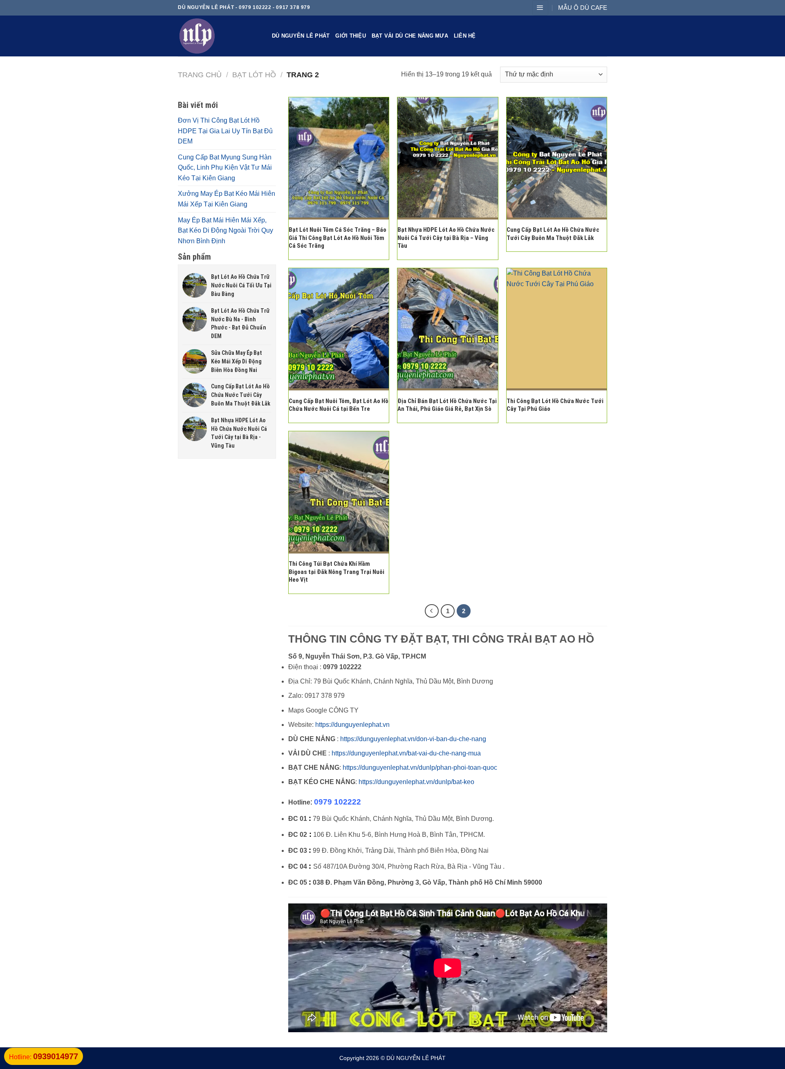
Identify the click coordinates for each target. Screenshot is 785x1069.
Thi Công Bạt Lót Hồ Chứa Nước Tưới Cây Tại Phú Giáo (555, 405)
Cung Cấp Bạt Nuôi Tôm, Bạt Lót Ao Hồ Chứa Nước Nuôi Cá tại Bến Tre (338, 405)
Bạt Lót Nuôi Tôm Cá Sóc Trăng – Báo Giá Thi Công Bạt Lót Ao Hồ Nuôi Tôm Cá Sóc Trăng (337, 237)
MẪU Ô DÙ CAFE (582, 7)
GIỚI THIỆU (350, 36)
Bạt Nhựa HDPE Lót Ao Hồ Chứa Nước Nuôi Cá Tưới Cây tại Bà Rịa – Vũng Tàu (446, 237)
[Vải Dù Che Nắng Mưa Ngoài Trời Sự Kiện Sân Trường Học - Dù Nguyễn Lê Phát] (219, 36)
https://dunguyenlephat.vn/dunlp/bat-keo (416, 781)
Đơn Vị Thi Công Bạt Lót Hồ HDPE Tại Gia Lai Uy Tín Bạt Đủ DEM (225, 131)
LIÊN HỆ (465, 36)
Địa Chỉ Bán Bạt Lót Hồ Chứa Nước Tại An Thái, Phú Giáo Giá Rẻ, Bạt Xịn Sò (447, 405)
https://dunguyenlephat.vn (352, 724)
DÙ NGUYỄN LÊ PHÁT (301, 36)
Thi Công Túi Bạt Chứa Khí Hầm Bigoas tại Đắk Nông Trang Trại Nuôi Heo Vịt (336, 571)
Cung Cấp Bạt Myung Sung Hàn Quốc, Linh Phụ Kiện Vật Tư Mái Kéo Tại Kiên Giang (225, 168)
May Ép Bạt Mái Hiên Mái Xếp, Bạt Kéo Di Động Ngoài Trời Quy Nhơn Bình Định (225, 230)
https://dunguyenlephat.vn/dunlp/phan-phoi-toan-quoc (420, 767)
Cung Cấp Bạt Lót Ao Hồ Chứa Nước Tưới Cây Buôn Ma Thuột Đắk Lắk (553, 234)
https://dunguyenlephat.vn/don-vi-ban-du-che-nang (413, 738)
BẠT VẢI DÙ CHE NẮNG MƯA (410, 36)
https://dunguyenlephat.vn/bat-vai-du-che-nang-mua (406, 753)
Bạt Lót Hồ (254, 74)
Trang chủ (200, 74)
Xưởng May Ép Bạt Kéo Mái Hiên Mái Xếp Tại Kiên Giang (226, 199)
